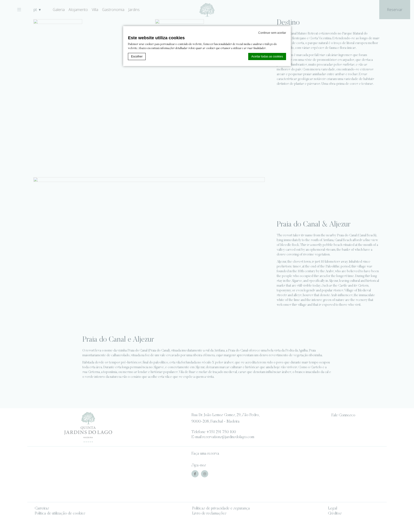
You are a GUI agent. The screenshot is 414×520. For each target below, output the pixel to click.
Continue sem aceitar (272, 32)
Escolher (137, 56)
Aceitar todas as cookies (267, 56)
